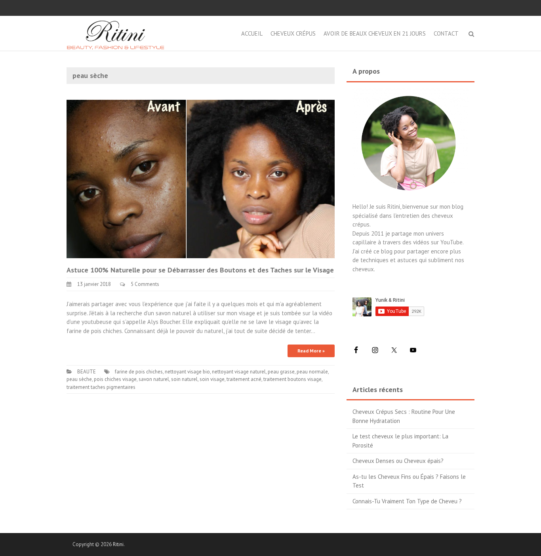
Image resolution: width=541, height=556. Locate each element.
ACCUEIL (252, 33)
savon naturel (154, 379)
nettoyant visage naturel (239, 371)
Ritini (118, 544)
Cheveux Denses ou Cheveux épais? (398, 461)
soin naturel (184, 379)
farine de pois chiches (139, 371)
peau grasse (281, 371)
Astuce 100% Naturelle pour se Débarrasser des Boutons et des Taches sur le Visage (200, 269)
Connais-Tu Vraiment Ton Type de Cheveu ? (407, 501)
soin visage (212, 379)
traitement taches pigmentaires (101, 387)
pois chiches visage (115, 379)
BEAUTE (86, 371)
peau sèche (79, 379)
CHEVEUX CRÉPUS (293, 33)
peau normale (312, 371)
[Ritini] (115, 32)
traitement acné (244, 379)
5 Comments (145, 284)
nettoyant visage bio (187, 371)
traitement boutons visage (292, 379)
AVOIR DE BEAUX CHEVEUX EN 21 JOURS (375, 33)
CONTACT (446, 33)
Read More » (311, 351)
